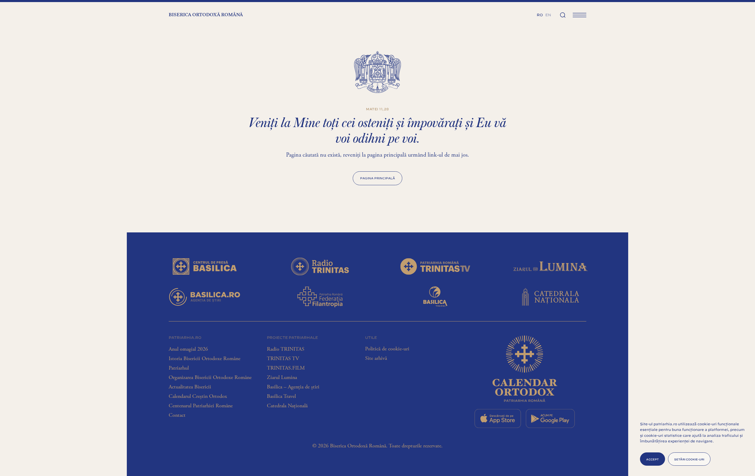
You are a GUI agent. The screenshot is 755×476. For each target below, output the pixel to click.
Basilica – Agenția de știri (293, 387)
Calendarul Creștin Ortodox (198, 396)
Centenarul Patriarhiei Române (201, 406)
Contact (177, 415)
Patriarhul (179, 368)
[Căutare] (563, 15)
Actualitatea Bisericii (190, 387)
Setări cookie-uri (689, 459)
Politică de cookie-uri (387, 349)
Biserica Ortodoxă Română (206, 15)
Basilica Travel (281, 396)
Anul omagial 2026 (188, 349)
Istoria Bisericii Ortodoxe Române (204, 359)
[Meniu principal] (579, 15)
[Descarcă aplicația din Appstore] (498, 418)
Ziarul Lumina (282, 377)
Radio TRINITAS (285, 349)
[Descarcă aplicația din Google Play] (550, 418)
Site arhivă (376, 358)
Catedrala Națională (287, 406)
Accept (652, 459)
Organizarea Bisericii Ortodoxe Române (210, 377)
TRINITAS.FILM (286, 368)
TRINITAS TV (283, 359)
